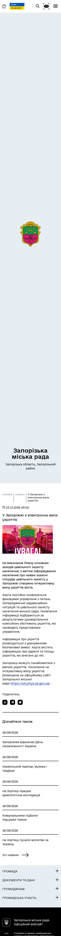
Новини (20, 494)
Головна (7, 494)
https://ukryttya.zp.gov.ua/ (30, 683)
